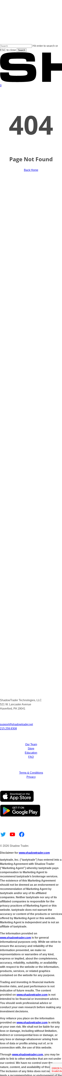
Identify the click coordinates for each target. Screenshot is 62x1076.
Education (31, 752)
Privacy (31, 776)
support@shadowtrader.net (16, 724)
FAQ (31, 756)
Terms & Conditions (31, 772)
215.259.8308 (8, 728)
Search (21, 50)
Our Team (31, 744)
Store (31, 748)
